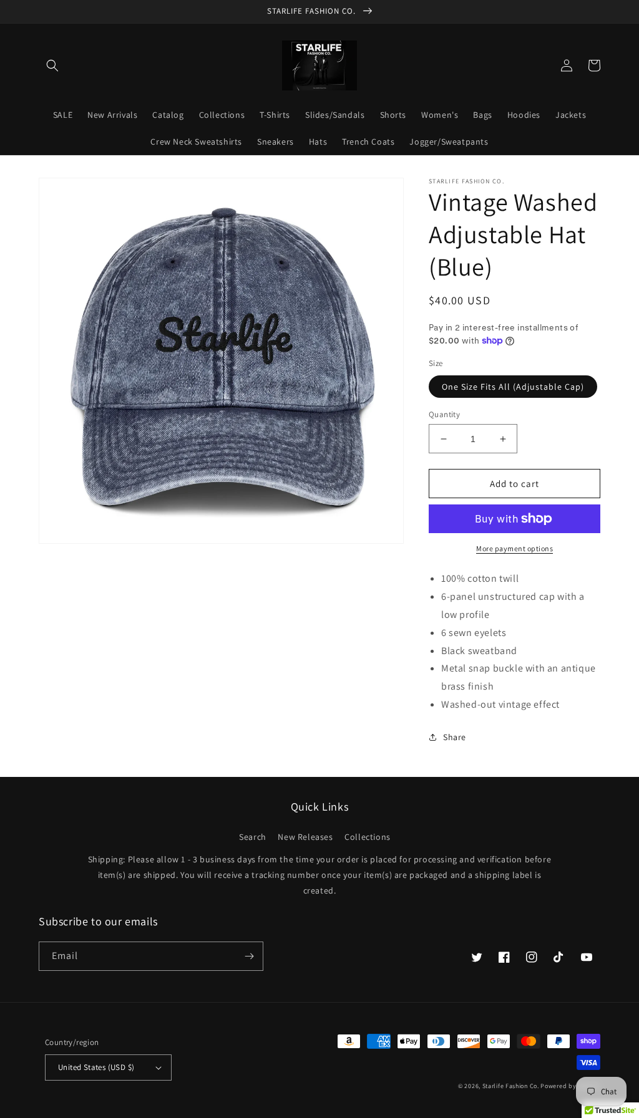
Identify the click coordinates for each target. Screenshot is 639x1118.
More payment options (514, 548)
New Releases (305, 836)
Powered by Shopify (570, 1086)
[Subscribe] (249, 956)
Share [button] (454, 737)
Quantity (444, 414)
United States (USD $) (96, 1067)
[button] (52, 65)
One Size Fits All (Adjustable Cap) (513, 386)
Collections (367, 836)
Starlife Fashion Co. (511, 1086)
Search (252, 836)
